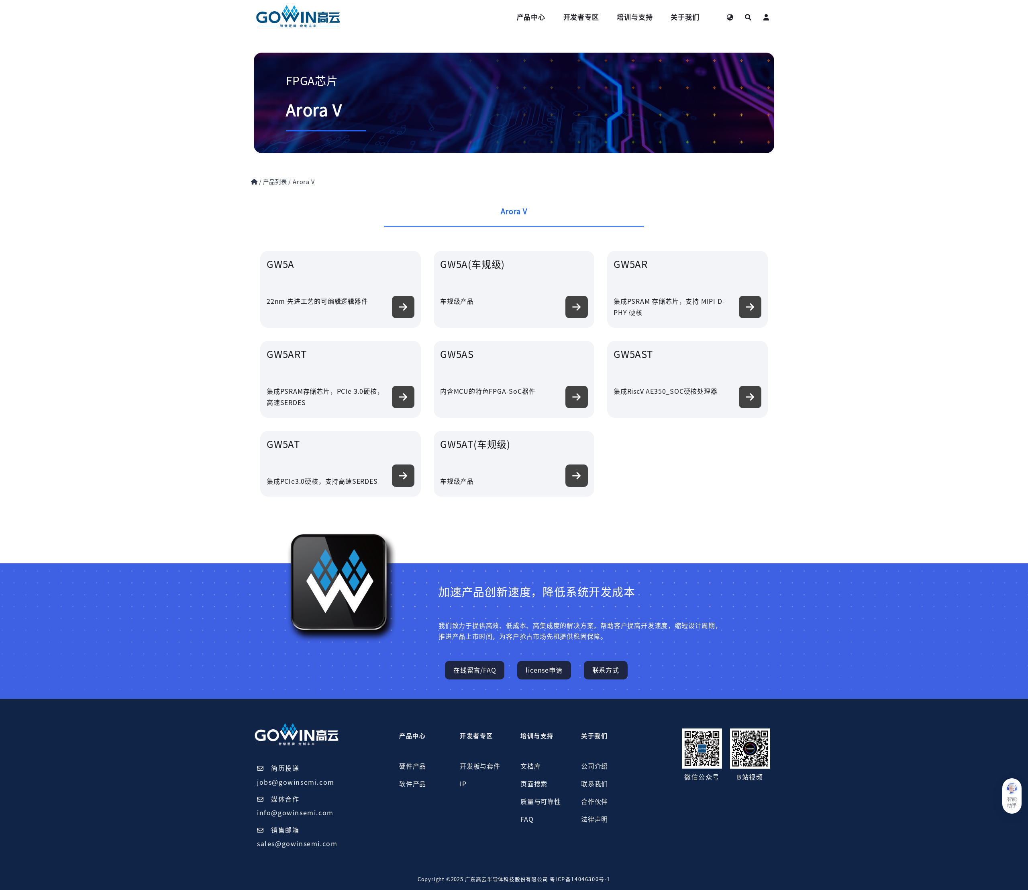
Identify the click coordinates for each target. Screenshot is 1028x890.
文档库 (530, 766)
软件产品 (412, 784)
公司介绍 (594, 766)
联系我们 (594, 784)
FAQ (526, 819)
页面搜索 (533, 784)
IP (463, 784)
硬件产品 (412, 766)
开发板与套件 (480, 766)
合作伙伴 (594, 801)
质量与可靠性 (540, 801)
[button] (1012, 796)
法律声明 (594, 819)
